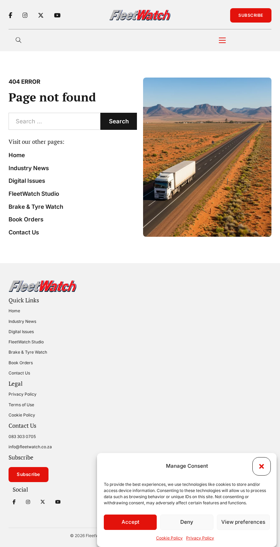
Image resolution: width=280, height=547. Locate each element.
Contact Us (24, 232)
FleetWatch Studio (34, 193)
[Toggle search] (19, 40)
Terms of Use (21, 404)
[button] (261, 466)
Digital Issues (27, 180)
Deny (186, 522)
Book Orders (26, 219)
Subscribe (250, 15)
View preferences (243, 522)
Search (119, 121)
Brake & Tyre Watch (36, 206)
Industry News (29, 168)
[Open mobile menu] (222, 40)
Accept (130, 522)
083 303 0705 (22, 436)
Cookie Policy (169, 538)
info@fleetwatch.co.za (30, 446)
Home (17, 155)
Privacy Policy (200, 538)
